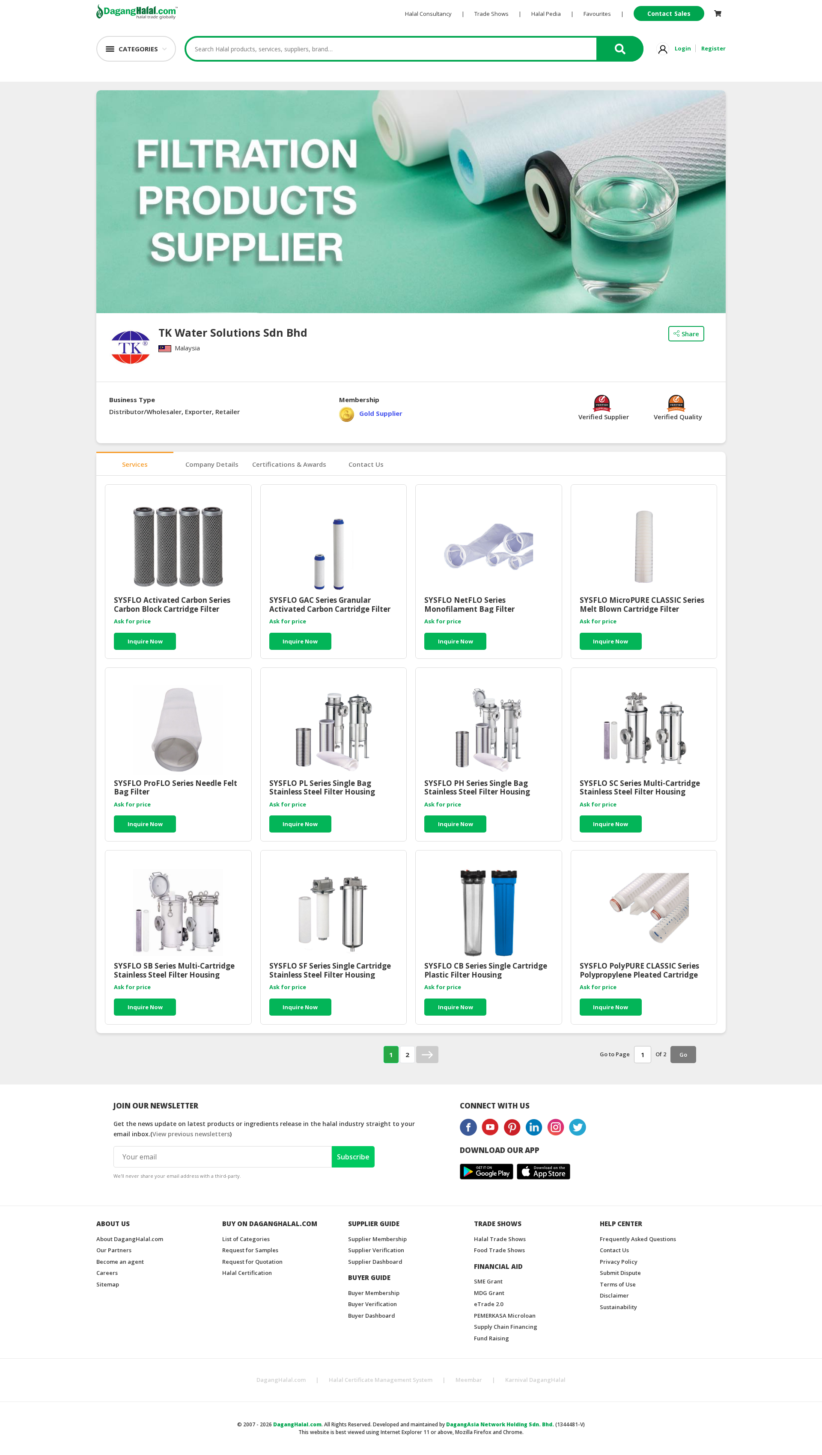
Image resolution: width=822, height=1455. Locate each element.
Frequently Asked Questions (638, 1239)
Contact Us (366, 464)
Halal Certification (247, 1273)
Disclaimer (614, 1295)
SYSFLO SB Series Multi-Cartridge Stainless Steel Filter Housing (174, 970)
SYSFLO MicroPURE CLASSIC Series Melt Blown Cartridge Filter (642, 604)
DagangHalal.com (281, 1380)
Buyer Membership (373, 1293)
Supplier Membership (377, 1239)
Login (683, 48)
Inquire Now (145, 641)
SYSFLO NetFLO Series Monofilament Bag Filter (469, 604)
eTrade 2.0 (488, 1304)
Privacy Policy (618, 1261)
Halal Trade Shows (500, 1239)
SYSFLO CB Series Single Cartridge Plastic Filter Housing (485, 970)
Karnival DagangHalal (535, 1380)
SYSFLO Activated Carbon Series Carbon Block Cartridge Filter (172, 604)
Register (713, 48)
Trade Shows (491, 14)
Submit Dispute (620, 1273)
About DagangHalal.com (129, 1239)
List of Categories (246, 1239)
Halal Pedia (546, 14)
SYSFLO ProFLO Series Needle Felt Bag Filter (175, 787)
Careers (107, 1273)
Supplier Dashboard (375, 1261)
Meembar (469, 1380)
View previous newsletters (191, 1134)
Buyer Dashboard (371, 1315)
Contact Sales (669, 13)
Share (690, 333)
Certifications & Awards (289, 464)
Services (135, 464)
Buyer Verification (372, 1304)
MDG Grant (489, 1293)
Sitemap (107, 1284)
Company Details (211, 464)
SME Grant (488, 1281)
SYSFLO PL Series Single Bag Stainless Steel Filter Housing (322, 787)
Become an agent (120, 1261)
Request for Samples (250, 1250)
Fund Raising (491, 1338)
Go (683, 1054)
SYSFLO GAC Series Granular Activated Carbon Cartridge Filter (329, 604)
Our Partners (113, 1250)
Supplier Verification (376, 1250)
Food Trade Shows (499, 1250)
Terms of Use (618, 1284)
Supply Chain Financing (505, 1327)
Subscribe (353, 1157)
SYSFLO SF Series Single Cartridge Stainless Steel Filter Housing (330, 970)
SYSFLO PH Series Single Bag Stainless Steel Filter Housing (477, 787)
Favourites (597, 14)
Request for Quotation (252, 1261)
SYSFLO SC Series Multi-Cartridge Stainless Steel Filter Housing (640, 787)
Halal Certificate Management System (380, 1380)
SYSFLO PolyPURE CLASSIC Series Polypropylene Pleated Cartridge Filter (639, 970)
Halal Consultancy (428, 14)
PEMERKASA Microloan (505, 1315)
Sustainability (618, 1307)
